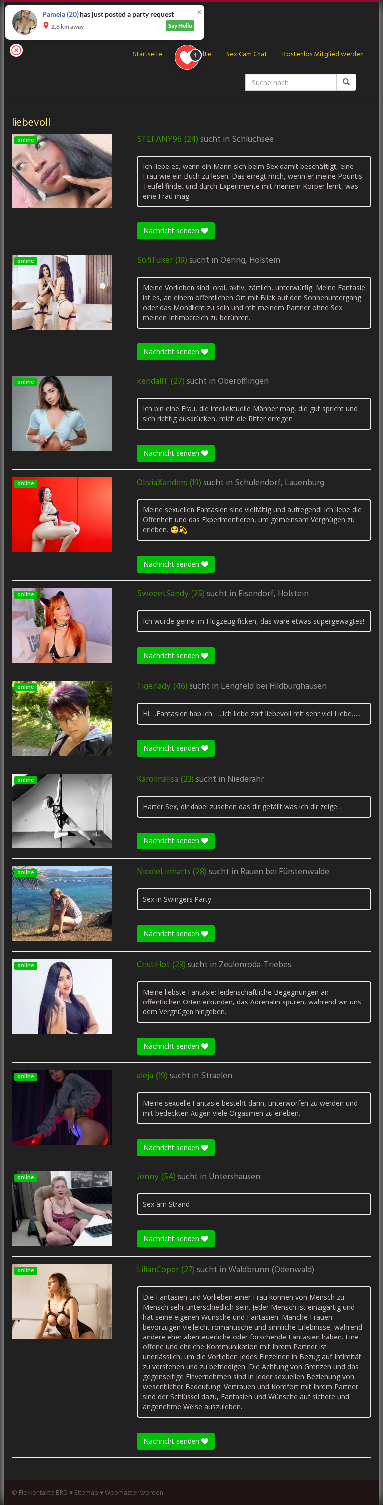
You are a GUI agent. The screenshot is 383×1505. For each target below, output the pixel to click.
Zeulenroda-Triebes (255, 965)
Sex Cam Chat (246, 54)
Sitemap (86, 1492)
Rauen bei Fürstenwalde (284, 872)
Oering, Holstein (250, 261)
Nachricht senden (172, 230)
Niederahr (245, 780)
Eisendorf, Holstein (273, 594)
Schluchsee (253, 140)
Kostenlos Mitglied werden (323, 54)
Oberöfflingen (243, 382)
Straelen (216, 1076)
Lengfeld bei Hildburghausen (274, 687)
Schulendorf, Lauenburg (279, 483)
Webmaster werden (134, 1492)
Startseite (148, 54)
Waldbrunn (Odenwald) (271, 1270)
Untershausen (234, 1177)
